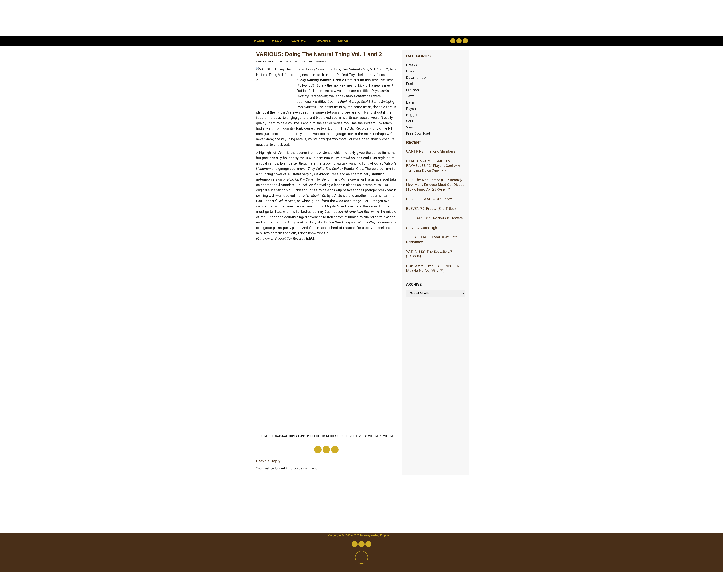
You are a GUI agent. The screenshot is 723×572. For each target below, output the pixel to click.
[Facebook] (452, 40)
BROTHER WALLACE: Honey (429, 199)
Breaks (411, 65)
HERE (310, 238)
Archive (323, 41)
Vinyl (409, 127)
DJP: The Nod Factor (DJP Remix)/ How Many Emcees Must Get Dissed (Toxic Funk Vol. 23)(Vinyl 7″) (435, 184)
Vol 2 (363, 436)
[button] (428, 40)
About (278, 41)
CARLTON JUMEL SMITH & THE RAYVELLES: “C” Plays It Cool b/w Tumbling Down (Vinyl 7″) (433, 165)
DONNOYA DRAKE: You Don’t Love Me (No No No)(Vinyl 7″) (433, 268)
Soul (344, 436)
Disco (410, 71)
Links (343, 41)
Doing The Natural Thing (278, 436)
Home (259, 41)
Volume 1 (375, 436)
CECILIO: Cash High (421, 228)
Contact (299, 41)
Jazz (410, 96)
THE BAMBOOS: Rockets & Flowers (434, 218)
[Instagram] (465, 40)
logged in (281, 468)
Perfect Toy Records (323, 436)
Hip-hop (412, 90)
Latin (410, 102)
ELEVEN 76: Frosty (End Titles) (431, 208)
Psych (411, 108)
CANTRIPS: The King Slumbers (430, 151)
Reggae (412, 115)
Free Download (418, 133)
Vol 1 (353, 436)
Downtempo (416, 77)
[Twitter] (459, 40)
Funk (302, 436)
